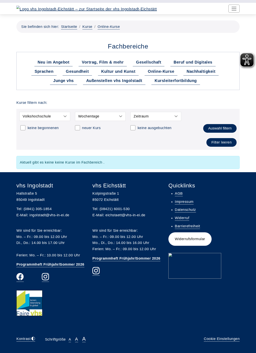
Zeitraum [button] (141, 116)
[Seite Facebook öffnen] (20, 277)
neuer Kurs (91, 128)
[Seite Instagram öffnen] (45, 277)
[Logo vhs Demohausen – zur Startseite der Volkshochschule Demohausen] (86, 8)
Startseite (69, 27)
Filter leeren (221, 142)
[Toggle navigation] (234, 9)
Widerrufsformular (190, 239)
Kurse (87, 27)
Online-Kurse (109, 27)
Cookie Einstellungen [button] (222, 339)
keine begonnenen (43, 128)
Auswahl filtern (220, 128)
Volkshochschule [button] (37, 116)
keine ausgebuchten (155, 128)
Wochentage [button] (88, 116)
